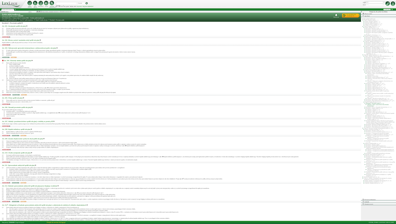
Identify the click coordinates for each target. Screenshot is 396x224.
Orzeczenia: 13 (6, 149)
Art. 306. (16, 107)
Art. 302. (20, 40)
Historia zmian (368, 13)
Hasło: (364, 5)
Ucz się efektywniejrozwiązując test (351, 15)
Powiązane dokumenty (370, 199)
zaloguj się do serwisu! (85, 6)
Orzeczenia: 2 (5, 44)
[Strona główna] (13, 8)
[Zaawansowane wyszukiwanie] (52, 3)
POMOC (376, 222)
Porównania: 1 (6, 57)
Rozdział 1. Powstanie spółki (57, 20)
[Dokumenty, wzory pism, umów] (41, 3)
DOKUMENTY (41, 6)
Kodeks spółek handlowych (11, 14)
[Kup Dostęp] (46, 3)
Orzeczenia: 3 (5, 126)
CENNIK (46, 6)
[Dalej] (4, 11)
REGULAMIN (390, 222)
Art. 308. (16, 129)
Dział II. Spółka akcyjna (42, 20)
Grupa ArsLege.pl (19, 222)
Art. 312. (29, 186)
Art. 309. (22, 139)
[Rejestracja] (393, 3)
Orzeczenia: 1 (5, 37)
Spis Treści (367, 16)
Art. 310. (16, 153)
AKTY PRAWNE (35, 7)
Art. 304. (17, 60)
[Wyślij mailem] (39, 11)
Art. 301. (14, 26)
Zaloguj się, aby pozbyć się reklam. (378, 12)
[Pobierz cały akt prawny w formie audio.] (41, 11)
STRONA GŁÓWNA (30, 7)
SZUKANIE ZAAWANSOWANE (52, 7)
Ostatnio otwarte (369, 204)
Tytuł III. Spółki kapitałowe (26, 20)
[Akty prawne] (35, 3)
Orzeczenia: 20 (6, 118)
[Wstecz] (2, 11)
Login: (364, 2)
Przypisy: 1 (23, 201)
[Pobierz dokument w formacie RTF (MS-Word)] (37, 11)
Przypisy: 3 (13, 57)
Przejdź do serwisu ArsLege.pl (56, 222)
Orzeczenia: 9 (5, 162)
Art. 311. (18, 165)
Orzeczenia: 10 (6, 94)
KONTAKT (383, 222)
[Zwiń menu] (392, 9)
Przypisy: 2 (24, 94)
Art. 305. (12, 98)
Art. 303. (29, 48)
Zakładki (367, 201)
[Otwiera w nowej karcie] (22, 23)
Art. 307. (27, 121)
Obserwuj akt (336, 17)
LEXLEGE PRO (68, 11)
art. (47, 88)
